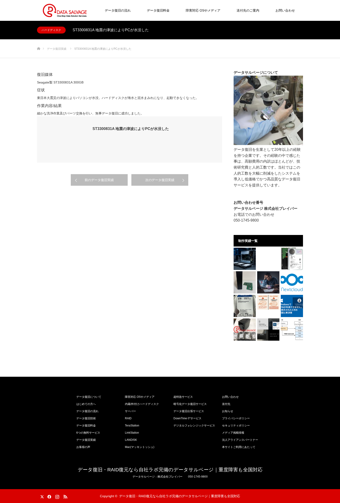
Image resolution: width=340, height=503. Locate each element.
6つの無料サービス (88, 432)
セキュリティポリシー (236, 425)
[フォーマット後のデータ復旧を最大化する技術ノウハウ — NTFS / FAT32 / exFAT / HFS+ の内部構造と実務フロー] (268, 302)
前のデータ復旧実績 (99, 180)
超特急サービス (183, 396)
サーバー (130, 411)
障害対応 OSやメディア (203, 10)
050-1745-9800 (246, 220)
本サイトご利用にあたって (238, 447)
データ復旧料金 (158, 10)
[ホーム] (38, 41)
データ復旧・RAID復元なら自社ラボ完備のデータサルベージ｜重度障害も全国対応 (170, 469)
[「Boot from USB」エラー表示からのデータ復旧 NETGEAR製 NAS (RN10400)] (245, 329)
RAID (128, 418)
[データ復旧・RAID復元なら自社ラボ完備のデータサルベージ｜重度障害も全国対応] (65, 10)
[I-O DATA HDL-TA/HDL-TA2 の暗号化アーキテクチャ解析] (245, 282)
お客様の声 (83, 447)
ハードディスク (51, 30)
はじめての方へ (86, 404)
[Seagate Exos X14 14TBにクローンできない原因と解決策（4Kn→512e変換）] (292, 259)
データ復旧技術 (86, 418)
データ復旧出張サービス (188, 411)
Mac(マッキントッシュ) (139, 447)
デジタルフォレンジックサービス (194, 425)
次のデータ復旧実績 (159, 180)
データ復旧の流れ (118, 10)
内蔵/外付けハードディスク (142, 404)
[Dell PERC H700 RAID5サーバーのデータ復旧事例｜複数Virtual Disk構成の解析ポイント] (245, 259)
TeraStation (132, 425)
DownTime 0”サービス (187, 418)
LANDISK (131, 439)
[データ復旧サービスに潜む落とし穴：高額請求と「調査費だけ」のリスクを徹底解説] (268, 282)
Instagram (56, 495)
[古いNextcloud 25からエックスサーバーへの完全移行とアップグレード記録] (292, 282)
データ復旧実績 (86, 439)
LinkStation (132, 432)
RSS (64, 495)
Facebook (48, 495)
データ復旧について (88, 396)
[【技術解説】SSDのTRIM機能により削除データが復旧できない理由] (292, 329)
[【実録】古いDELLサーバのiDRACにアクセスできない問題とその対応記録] (268, 329)
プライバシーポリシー (236, 418)
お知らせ (227, 411)
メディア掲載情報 (233, 432)
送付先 (226, 404)
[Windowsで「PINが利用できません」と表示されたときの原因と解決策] (292, 306)
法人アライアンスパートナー (240, 439)
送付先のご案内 (248, 10)
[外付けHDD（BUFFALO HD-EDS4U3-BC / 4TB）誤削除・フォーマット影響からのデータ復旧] (245, 306)
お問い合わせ (285, 10)
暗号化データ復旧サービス (190, 404)
